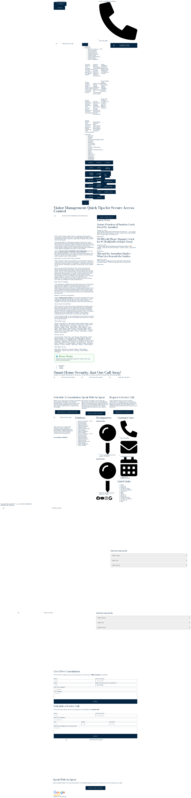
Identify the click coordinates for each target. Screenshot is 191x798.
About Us (88, 46)
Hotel (89, 146)
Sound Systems (92, 51)
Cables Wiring (92, 55)
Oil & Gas (90, 156)
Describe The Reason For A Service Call (65, 726)
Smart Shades (82, 432)
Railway (90, 137)
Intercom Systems (93, 54)
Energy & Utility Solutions (95, 149)
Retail (89, 151)
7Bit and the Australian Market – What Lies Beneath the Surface (114, 255)
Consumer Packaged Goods (96, 139)
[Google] (110, 498)
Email (55, 683)
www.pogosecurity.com (81, 275)
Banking (90, 142)
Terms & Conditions (126, 490)
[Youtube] (102, 498)
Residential (91, 157)
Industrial (90, 136)
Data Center (91, 155)
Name (55, 678)
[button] (95, 794)
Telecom (90, 153)
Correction (91, 160)
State (83, 722)
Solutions (87, 48)
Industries (88, 134)
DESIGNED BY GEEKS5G (7, 505)
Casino (90, 152)
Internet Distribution (94, 56)
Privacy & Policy (125, 488)
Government (91, 144)
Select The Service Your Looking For (106, 683)
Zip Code (112, 722)
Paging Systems (92, 53)
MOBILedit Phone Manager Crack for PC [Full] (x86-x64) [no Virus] (115, 240)
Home (122, 485)
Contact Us (88, 200)
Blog (121, 492)
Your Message (58, 691)
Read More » (100, 236)
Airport (90, 138)
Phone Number (100, 678)
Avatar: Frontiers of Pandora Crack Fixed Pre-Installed (116, 226)
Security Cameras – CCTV (95, 49)
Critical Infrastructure (94, 147)
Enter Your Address (59, 687)
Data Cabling (91, 58)
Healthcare (91, 158)
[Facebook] (98, 498)
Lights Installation (93, 59)
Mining (90, 148)
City (55, 722)
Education (91, 141)
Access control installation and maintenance (73, 251)
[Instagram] (106, 498)
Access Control (92, 50)
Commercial (91, 143)
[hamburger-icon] (85, 44)
